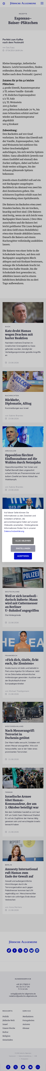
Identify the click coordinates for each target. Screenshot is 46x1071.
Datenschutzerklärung (14, 531)
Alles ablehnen (23, 541)
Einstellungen (23, 548)
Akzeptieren (23, 556)
